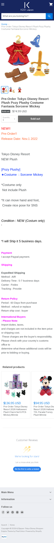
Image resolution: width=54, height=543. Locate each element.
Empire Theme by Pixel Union (13, 531)
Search (4, 525)
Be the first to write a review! (27, 469)
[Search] (49, 16)
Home (4, 24)
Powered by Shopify (34, 531)
